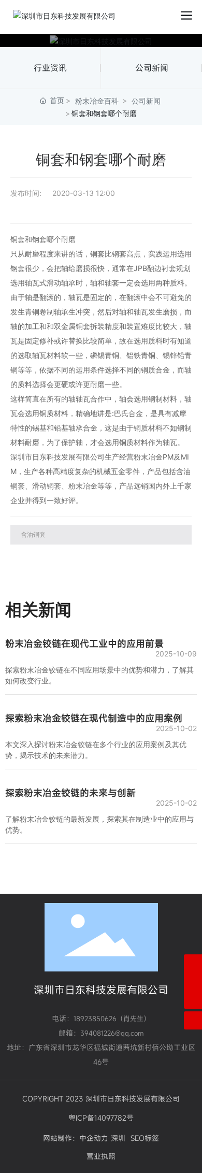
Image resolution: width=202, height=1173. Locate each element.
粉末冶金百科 (97, 100)
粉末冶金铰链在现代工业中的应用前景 (84, 643)
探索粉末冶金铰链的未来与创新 (70, 792)
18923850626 (95, 1018)
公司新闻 (151, 68)
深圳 (118, 1138)
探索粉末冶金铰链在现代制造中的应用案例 (93, 718)
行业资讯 (50, 68)
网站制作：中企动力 (75, 1138)
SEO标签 (145, 1138)
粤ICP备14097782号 (101, 1118)
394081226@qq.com (111, 1033)
